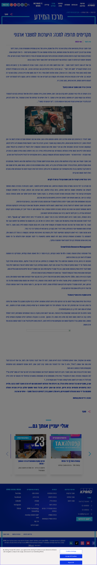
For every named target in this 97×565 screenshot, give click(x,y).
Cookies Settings (71, 551)
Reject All (71, 562)
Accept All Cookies (71, 556)
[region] (48, 556)
